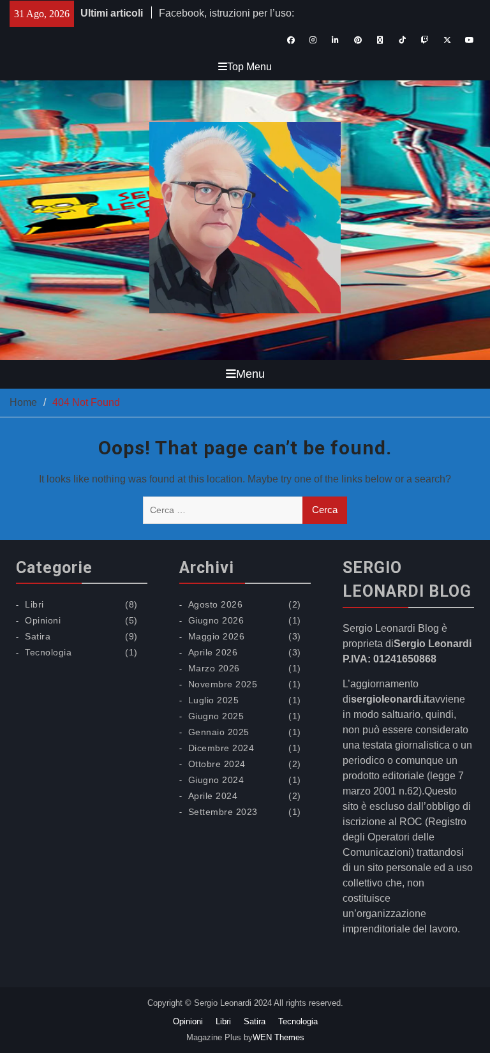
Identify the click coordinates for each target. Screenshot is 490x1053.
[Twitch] (424, 40)
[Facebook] (290, 40)
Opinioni (43, 620)
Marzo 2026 (214, 668)
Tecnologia (48, 652)
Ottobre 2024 (217, 764)
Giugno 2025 (216, 716)
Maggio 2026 (216, 636)
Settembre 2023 (223, 812)
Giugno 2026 (216, 620)
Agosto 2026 (215, 604)
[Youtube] (469, 40)
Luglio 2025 (213, 700)
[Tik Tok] (402, 40)
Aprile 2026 (213, 652)
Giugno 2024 (216, 780)
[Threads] (380, 40)
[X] (447, 40)
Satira (37, 636)
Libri (34, 604)
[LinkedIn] (335, 40)
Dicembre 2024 (221, 748)
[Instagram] (313, 40)
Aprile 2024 (213, 796)
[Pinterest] (357, 40)
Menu (250, 374)
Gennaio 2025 (218, 732)
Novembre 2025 (223, 684)
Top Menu (249, 66)
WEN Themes (278, 1037)
